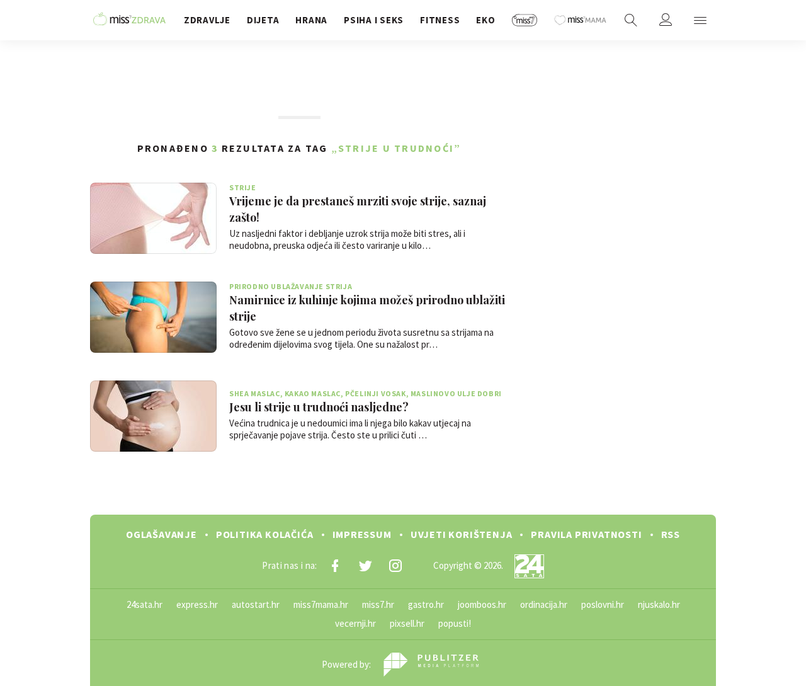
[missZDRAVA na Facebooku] (335, 565)
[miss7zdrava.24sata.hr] (129, 20)
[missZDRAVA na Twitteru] (365, 565)
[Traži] (631, 20)
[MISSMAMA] (580, 20)
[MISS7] (525, 20)
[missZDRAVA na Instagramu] (395, 565)
